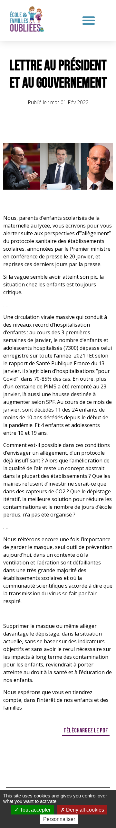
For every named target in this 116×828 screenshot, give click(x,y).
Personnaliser (59, 819)
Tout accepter (35, 810)
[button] (89, 20)
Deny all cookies (84, 810)
